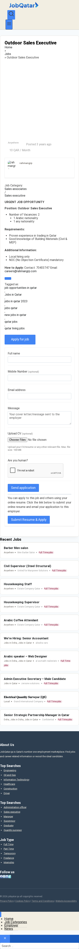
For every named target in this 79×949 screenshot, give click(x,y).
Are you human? (18, 460)
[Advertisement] (39, 100)
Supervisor (9, 821)
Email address (17, 390)
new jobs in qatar (15, 315)
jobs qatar (11, 308)
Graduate (8, 825)
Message (14, 408)
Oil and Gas (10, 775)
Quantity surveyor (13, 830)
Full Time (8, 844)
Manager (8, 816)
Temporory (9, 853)
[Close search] (5, 939)
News (8, 929)
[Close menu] (0, 914)
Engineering (10, 770)
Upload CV (20, 433)
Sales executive (15, 195)
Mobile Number (23, 371)
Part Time (9, 848)
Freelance (9, 858)
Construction (10, 788)
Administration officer (15, 807)
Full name (14, 353)
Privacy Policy (7, 901)
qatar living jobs (15, 328)
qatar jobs (11, 321)
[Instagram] (4, 876)
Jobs (8, 54)
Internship (9, 862)
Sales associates (16, 189)
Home (8, 47)
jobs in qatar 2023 (16, 301)
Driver (7, 793)
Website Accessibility (66, 901)
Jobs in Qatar (13, 294)
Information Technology (16, 779)
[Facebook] (1, 876)
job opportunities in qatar (21, 288)
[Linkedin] (7, 876)
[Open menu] (9, 24)
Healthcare (9, 784)
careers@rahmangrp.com (21, 271)
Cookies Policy (22, 901)
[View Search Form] (11, 15)
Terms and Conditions (42, 901)
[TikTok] (9, 876)
